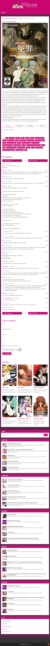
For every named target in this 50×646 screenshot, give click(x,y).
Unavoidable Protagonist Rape (8, 149)
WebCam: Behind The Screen (13, 520)
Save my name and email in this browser (12, 345)
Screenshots (30, 125)
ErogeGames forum (6, 621)
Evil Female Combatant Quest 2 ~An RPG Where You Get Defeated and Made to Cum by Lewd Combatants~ (26, 574)
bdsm (23, 137)
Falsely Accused (10, 140)
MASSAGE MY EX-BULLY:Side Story (15, 526)
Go (45, 434)
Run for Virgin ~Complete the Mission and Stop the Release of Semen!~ (23, 538)
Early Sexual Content (40, 137)
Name (3, 323)
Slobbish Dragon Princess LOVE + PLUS (16, 496)
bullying (32, 137)
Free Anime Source (6, 631)
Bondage (27, 137)
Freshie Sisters (10, 532)
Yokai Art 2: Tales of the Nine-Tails (15, 479)
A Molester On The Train (12, 467)
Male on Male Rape (26, 142)
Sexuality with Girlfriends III (13, 490)
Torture (33, 147)
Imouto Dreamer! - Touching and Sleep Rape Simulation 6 (20, 449)
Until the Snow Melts (12, 556)
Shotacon (28, 147)
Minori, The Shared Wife (12, 461)
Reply (46, 163)
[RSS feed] (48, 644)
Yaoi (25, 149)
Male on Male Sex (35, 142)
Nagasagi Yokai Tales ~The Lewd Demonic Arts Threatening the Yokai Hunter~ (24, 562)
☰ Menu (3, 12)
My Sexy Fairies (10, 603)
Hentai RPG (4, 623)
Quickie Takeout (11, 455)
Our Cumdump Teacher (12, 550)
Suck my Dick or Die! (23, 418)
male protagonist (17, 145)
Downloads (20, 18)
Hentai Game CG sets (6, 626)
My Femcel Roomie (11, 514)
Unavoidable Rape (19, 149)
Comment (4, 334)
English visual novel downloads (9, 18)
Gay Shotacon (22, 140)
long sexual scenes (11, 142)
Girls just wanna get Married (13, 485)
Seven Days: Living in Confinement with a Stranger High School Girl (22, 502)
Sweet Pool (21, 387)
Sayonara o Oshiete (38, 418)
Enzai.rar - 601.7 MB (9, 129)
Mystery (23, 145)
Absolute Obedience (38, 387)
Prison (43, 145)
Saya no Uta (5, 418)
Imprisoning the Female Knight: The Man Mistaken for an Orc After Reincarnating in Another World (25, 598)
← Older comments (7, 160)
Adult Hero (18, 137)
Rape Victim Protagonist (11, 147)
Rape (4, 147)
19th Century (11, 137)
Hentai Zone (4, 628)
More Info (42, 125)
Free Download (19, 125)
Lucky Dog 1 (5, 387)
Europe (4, 140)
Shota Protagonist (21, 147)
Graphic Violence (30, 140)
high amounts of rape (39, 140)
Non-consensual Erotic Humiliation (33, 145)
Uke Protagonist (39, 147)
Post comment (7, 353)
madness (19, 142)
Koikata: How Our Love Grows (14, 443)
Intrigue (4, 142)
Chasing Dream (10, 609)
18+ (6, 137)
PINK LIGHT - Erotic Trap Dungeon (15, 567)
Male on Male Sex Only (7, 145)
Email (6, 329)
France (17, 140)
